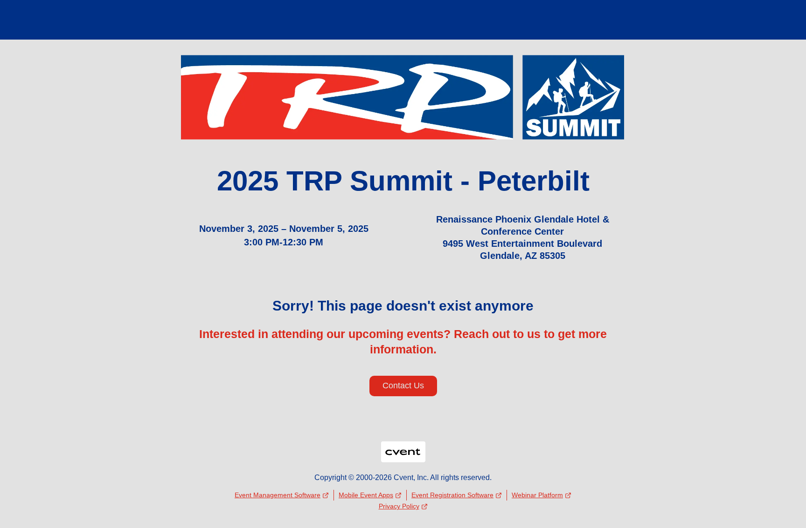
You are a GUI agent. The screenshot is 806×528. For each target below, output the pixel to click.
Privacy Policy (399, 506)
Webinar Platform (537, 495)
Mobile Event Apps (366, 495)
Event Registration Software (452, 495)
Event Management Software (277, 495)
